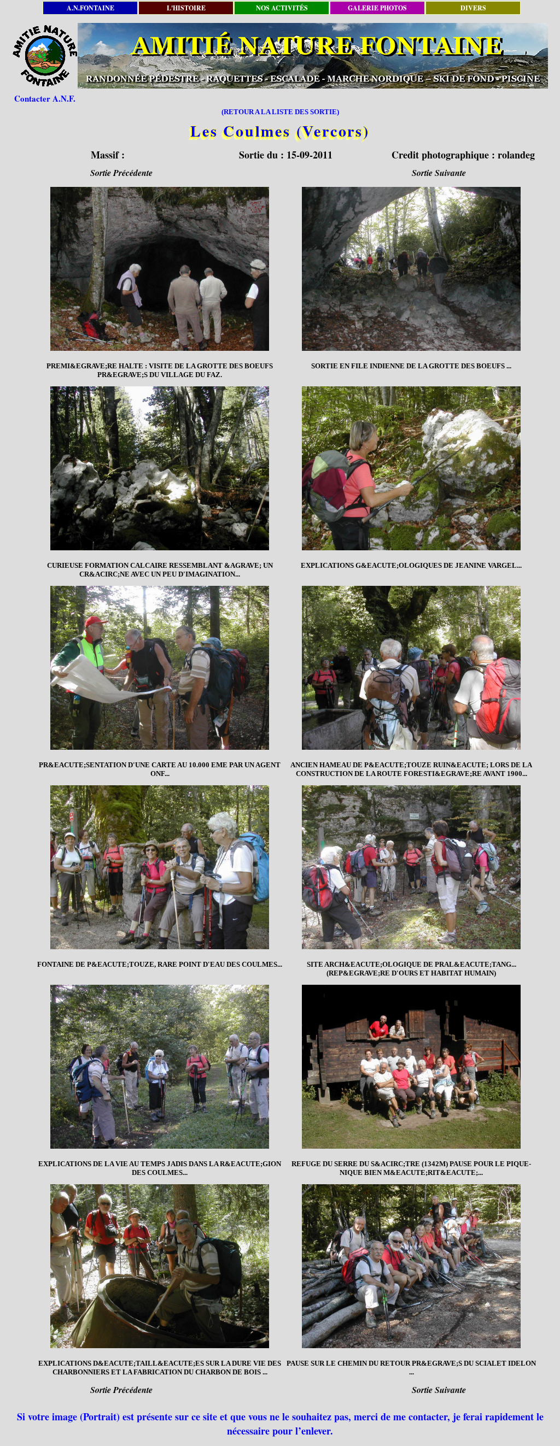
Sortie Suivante (439, 173)
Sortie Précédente (121, 173)
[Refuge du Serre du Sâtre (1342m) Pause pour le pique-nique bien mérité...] (411, 1067)
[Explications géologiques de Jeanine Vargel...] (411, 468)
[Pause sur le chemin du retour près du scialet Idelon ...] (411, 1266)
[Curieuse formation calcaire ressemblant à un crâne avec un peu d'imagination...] (159, 468)
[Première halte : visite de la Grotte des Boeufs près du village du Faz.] (159, 269)
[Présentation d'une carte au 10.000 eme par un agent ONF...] (159, 668)
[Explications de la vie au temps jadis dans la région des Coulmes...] (159, 1067)
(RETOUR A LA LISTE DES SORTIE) (280, 112)
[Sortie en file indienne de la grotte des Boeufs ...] (411, 269)
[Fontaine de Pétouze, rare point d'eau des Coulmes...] (159, 867)
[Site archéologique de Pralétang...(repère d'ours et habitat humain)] (411, 867)
